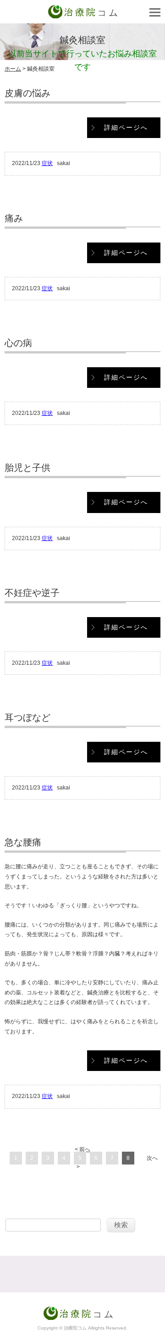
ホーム (13, 69)
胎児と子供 (27, 468)
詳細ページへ (126, 127)
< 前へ (82, 1149)
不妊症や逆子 (32, 593)
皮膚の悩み (27, 93)
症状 (47, 163)
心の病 (18, 343)
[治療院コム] (82, 14)
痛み (14, 218)
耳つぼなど (27, 717)
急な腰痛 (23, 842)
